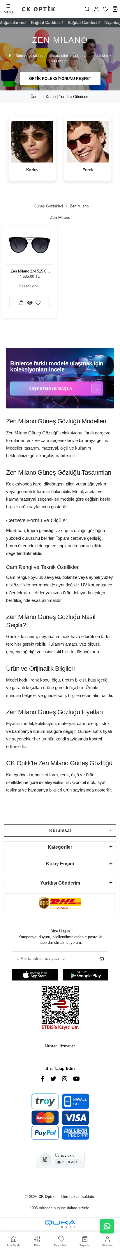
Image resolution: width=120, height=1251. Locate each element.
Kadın (32, 169)
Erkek (87, 169)
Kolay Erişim (60, 863)
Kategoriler (60, 847)
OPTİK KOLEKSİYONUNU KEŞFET (60, 78)
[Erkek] (88, 142)
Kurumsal (60, 830)
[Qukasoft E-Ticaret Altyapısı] (60, 1224)
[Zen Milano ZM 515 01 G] (29, 245)
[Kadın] (32, 142)
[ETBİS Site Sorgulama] (60, 1008)
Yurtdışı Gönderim (60, 882)
